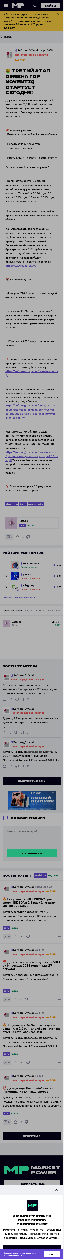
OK (51, 1254)
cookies (21, 1255)
